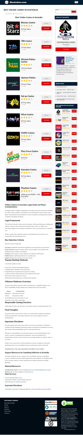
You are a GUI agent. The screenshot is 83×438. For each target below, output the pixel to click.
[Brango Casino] (59, 233)
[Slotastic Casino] (59, 180)
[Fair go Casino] (13, 102)
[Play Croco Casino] (13, 157)
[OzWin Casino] (13, 138)
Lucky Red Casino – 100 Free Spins (65, 89)
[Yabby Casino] (59, 143)
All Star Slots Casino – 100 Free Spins (66, 96)
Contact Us (7, 413)
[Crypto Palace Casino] (59, 135)
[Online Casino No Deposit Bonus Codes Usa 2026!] (16, 2)
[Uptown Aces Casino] (59, 188)
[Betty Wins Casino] (59, 248)
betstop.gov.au (29, 372)
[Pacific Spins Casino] (59, 210)
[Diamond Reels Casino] (59, 173)
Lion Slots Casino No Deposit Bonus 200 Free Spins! (66, 99)
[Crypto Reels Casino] (59, 128)
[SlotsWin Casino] (59, 218)
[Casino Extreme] (59, 240)
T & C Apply (23, 49)
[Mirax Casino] (13, 120)
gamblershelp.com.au (16, 377)
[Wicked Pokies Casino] (13, 65)
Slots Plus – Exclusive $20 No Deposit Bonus (70, 59)
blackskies (9, 13)
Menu (76, 2)
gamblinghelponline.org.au (43, 370)
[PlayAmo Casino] (13, 194)
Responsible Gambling (9, 403)
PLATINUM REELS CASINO (66, 42)
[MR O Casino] (59, 225)
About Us (6, 407)
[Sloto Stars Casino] (59, 165)
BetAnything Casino (62, 86)
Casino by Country (18, 13)
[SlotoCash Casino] (59, 195)
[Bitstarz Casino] (13, 28)
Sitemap (6, 405)
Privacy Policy (7, 411)
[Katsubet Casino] (13, 175)
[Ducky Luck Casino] (59, 120)
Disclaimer (6, 409)
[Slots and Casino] (59, 150)
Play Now (46, 28)
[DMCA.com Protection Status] (67, 405)
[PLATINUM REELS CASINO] (66, 30)
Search (57, 9)
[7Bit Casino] (13, 47)
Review (46, 23)
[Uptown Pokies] (13, 83)
